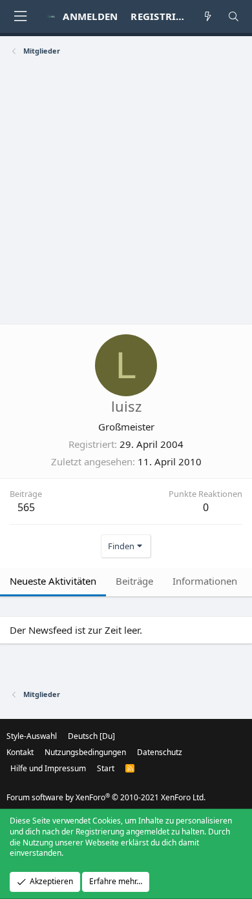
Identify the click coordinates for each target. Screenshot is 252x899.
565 (26, 507)
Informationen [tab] (205, 580)
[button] (20, 16)
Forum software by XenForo (105, 797)
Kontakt (20, 752)
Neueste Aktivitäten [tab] (53, 580)
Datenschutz (159, 752)
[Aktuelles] (207, 16)
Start (105, 768)
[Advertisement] (126, 192)
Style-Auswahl (31, 736)
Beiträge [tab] (134, 580)
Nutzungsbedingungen (85, 752)
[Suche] (233, 16)
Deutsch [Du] (91, 736)
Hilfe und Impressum (48, 768)
